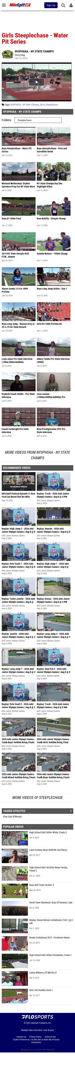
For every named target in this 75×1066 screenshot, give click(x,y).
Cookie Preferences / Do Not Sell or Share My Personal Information (36, 1041)
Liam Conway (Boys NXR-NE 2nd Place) (48, 850)
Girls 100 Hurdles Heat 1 (41, 990)
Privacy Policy (35, 1037)
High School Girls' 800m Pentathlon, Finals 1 (50, 955)
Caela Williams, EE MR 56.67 (43, 972)
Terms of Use (50, 1037)
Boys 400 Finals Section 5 (41, 885)
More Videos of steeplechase (37, 797)
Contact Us (21, 1037)
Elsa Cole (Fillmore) (12, 816)
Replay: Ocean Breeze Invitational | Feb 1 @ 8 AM (51, 922)
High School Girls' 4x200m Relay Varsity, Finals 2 (48, 869)
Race (42, 104)
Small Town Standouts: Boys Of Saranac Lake (51, 902)
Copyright (35, 1023)
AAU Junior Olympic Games (48, 500)
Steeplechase (52, 104)
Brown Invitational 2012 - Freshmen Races (49, 937)
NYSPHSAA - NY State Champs (34, 51)
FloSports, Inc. (45, 1023)
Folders (6, 120)
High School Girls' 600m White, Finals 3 (48, 832)
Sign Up (51, 5)
